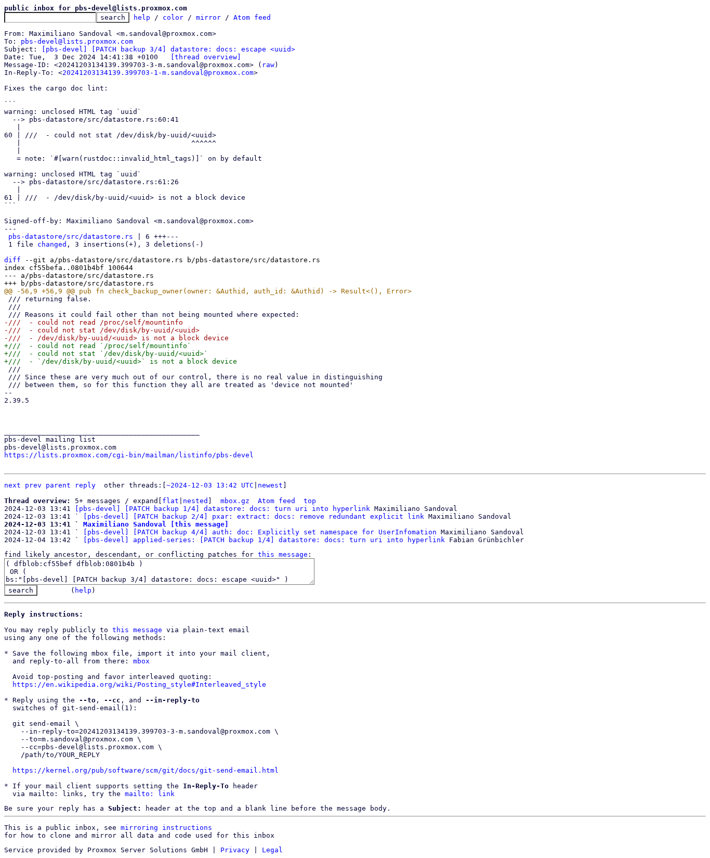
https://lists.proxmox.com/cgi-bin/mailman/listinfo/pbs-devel (129, 455)
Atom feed (252, 17)
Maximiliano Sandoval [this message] (156, 524)
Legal (272, 850)
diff (12, 260)
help (142, 17)
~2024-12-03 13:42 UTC (210, 485)
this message (283, 554)
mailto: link (150, 794)
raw (268, 65)
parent (58, 485)
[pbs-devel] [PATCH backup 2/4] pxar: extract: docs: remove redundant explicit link (253, 516)
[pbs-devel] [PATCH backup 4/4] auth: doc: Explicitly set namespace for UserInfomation (260, 532)
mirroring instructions (166, 827)
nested (195, 501)
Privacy (234, 850)
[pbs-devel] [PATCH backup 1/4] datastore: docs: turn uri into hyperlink (222, 509)
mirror (208, 17)
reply (85, 485)
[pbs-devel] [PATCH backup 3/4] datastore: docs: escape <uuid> (168, 49)
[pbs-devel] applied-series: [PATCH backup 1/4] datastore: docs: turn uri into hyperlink (264, 540)
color (173, 17)
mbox (141, 661)
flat (170, 501)
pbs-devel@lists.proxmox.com (77, 41)
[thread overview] (205, 57)
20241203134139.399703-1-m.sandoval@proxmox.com (158, 72)
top (310, 501)
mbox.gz (234, 501)
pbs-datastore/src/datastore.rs (70, 236)
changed (52, 244)
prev (33, 485)
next (12, 485)
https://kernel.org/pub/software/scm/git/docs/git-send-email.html (145, 770)
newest (270, 485)
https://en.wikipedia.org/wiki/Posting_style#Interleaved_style (139, 684)
